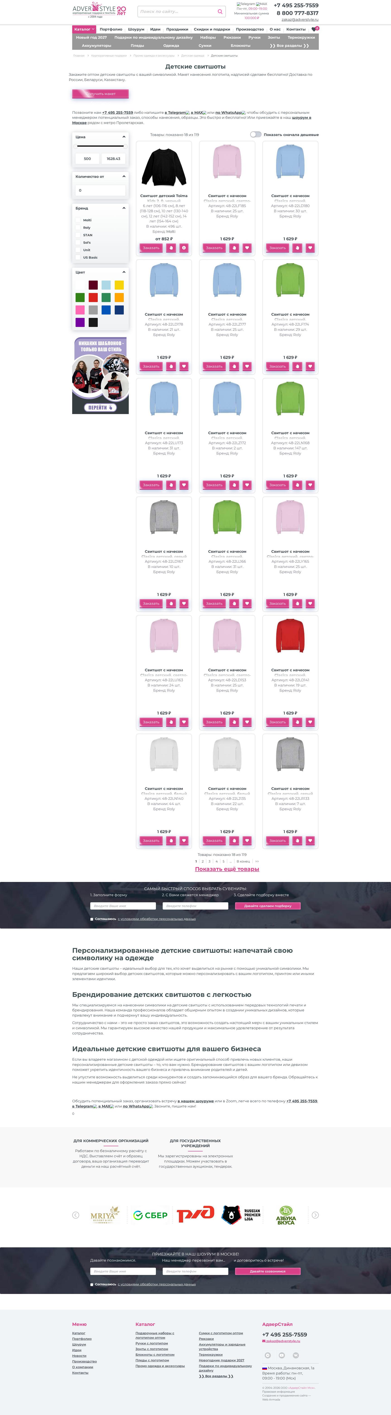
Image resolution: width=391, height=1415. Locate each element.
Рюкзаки (232, 37)
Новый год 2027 (91, 37)
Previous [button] (75, 1215)
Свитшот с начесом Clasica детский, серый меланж (164, 556)
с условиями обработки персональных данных (157, 919)
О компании (82, 1367)
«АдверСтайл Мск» (301, 1387)
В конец (244, 861)
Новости (79, 1356)
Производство (250, 29)
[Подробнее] (183, 248)
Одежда (171, 45)
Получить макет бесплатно (101, 95)
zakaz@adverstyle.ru (300, 19)
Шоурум (136, 29)
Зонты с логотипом (152, 1349)
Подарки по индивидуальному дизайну (153, 37)
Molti (170, 231)
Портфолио (111, 29)
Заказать (151, 248)
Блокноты (240, 45)
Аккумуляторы (96, 45)
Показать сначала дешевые (291, 135)
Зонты (274, 37)
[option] (105, 1215)
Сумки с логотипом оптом (221, 1333)
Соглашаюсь (145, 919)
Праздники (177, 29)
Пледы (137, 45)
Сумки (205, 45)
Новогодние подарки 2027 (221, 1360)
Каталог (82, 29)
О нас (275, 29)
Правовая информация (278, 1391)
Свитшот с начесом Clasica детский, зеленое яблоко (290, 319)
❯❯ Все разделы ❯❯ (289, 45)
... (231, 861)
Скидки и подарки (212, 29)
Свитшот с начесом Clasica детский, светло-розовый (227, 201)
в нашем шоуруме (196, 1101)
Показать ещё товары (227, 869)
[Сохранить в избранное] (247, 248)
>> (257, 861)
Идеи (155, 29)
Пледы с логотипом (152, 1360)
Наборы (208, 37)
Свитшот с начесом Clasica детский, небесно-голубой (290, 201)
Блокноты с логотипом (155, 1355)
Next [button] (315, 1215)
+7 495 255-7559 (296, 5)
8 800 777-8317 (298, 13)
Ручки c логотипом (152, 1343)
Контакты (296, 29)
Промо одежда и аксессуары (160, 1366)
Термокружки (301, 37)
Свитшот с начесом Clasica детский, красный (290, 675)
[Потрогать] (171, 248)
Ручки (254, 37)
